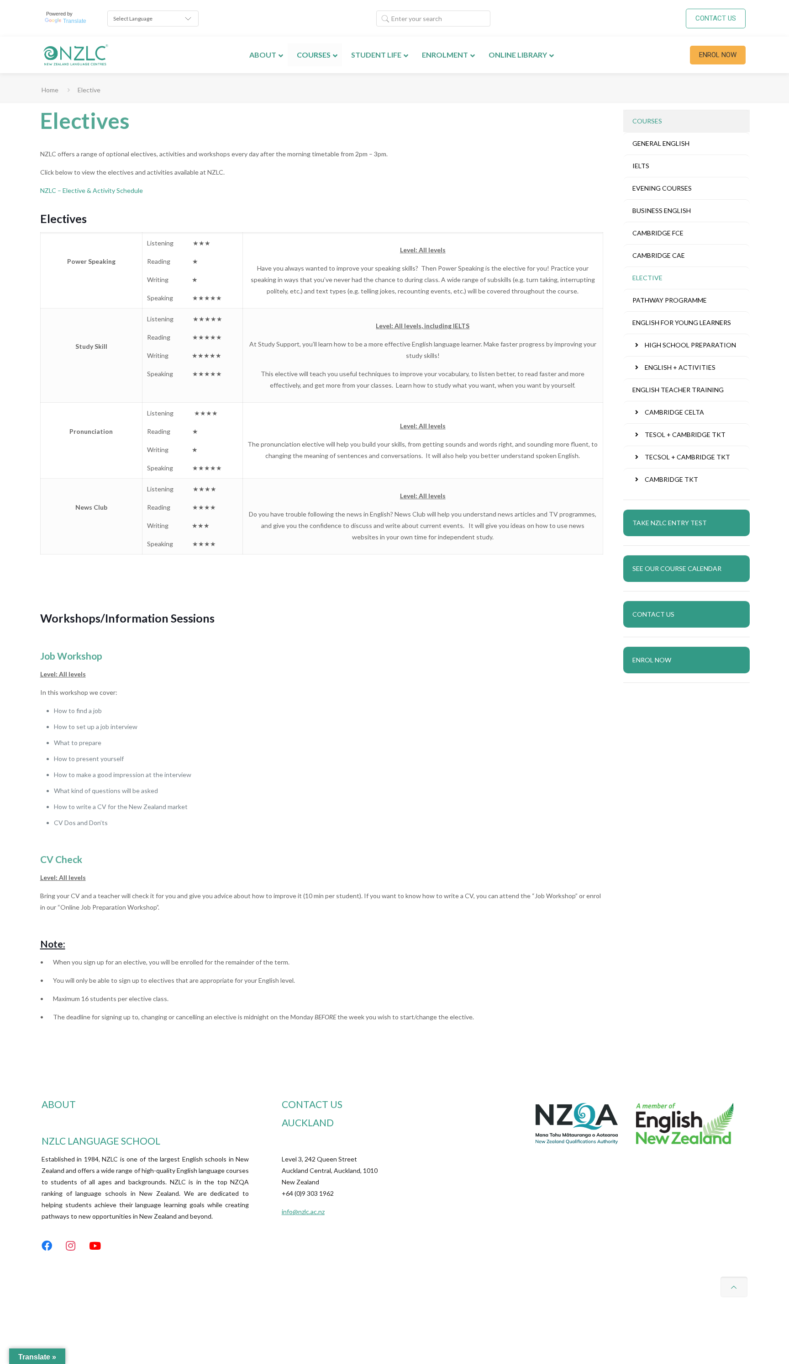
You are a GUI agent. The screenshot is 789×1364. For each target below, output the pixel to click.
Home (50, 90)
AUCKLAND (308, 1122)
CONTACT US (715, 18)
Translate (74, 21)
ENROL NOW (717, 55)
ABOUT (59, 1104)
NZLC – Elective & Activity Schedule (91, 190)
